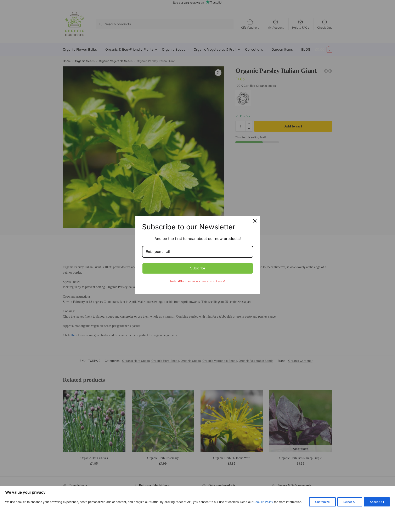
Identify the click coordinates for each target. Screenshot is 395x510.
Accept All (377, 502)
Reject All (349, 502)
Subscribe (197, 268)
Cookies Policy (263, 502)
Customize (322, 502)
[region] (197, 498)
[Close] (255, 221)
